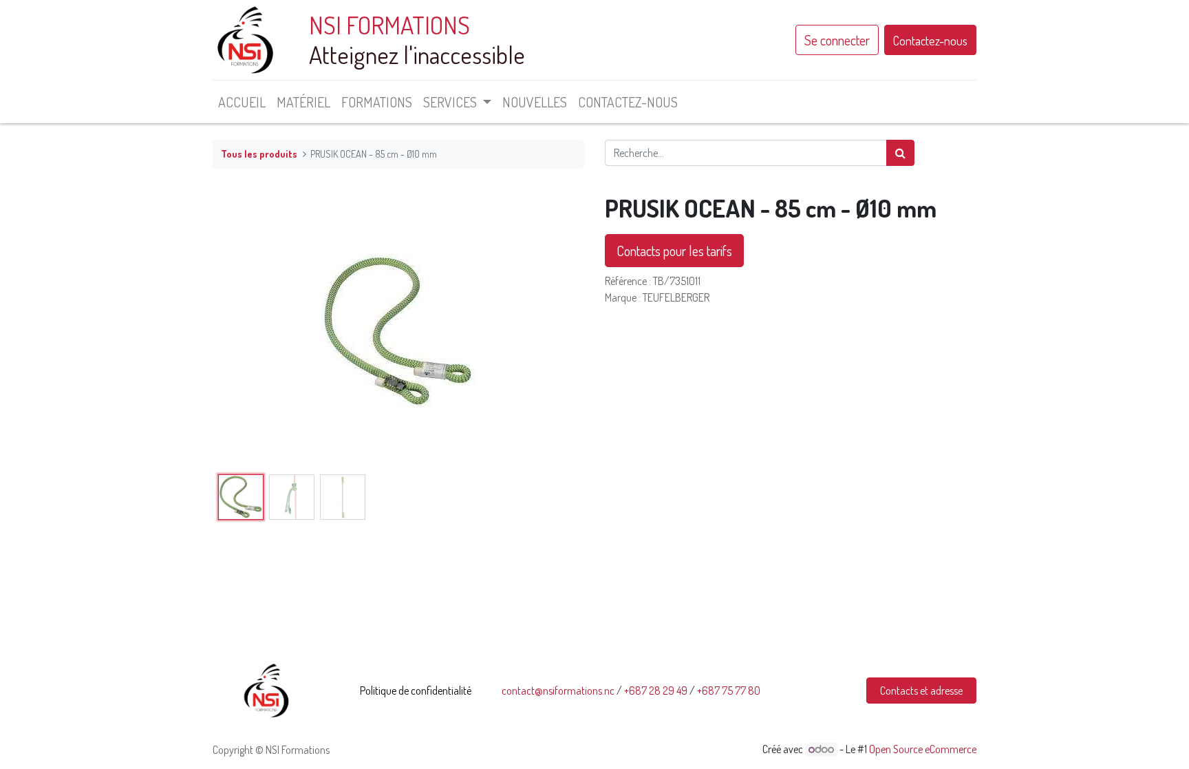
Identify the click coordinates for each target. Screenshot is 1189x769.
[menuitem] (242, 102)
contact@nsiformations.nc (558, 690)
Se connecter (837, 40)
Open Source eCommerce (922, 749)
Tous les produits (259, 153)
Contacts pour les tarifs (674, 251)
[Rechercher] (900, 153)
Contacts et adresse (921, 690)
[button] (240, 331)
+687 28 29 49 (655, 690)
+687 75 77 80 (728, 690)
